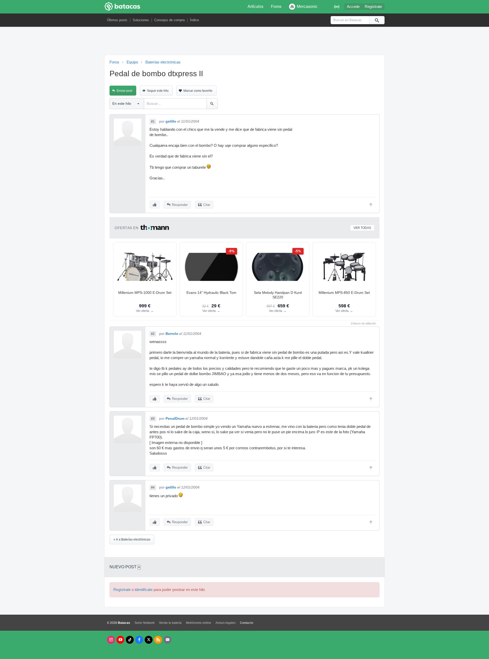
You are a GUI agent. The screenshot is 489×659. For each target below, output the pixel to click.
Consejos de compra (169, 20)
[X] (149, 640)
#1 (153, 121)
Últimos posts (117, 20)
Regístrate (373, 7)
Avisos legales (225, 623)
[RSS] (158, 640)
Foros (276, 6)
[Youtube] (120, 640)
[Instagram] (111, 640)
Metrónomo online (198, 623)
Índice (194, 20)
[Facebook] (139, 640)
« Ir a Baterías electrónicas (132, 539)
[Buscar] (376, 20)
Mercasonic (307, 6)
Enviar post (124, 91)
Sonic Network (144, 623)
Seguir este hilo (158, 91)
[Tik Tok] (130, 640)
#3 (153, 418)
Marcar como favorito (197, 91)
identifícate (144, 590)
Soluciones (141, 20)
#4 (153, 487)
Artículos (255, 6)
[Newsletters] (167, 640)
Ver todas (362, 228)
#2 (153, 334)
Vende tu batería (170, 623)
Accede (353, 7)
